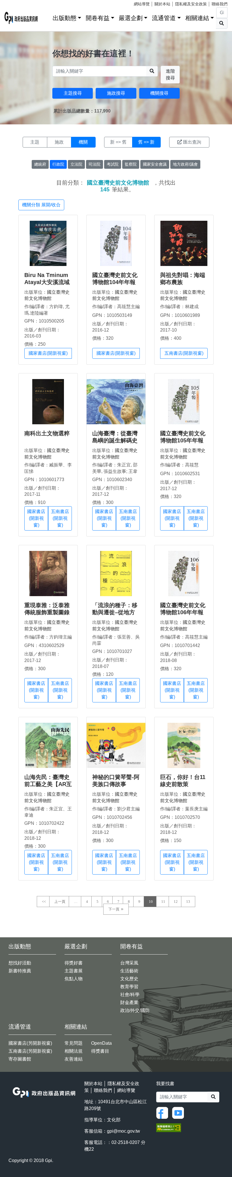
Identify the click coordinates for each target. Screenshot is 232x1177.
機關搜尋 (159, 93)
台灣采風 (129, 962)
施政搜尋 (116, 93)
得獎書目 (100, 1051)
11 (163, 901)
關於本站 (162, 4)
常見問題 (74, 1043)
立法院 (76, 164)
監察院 (131, 164)
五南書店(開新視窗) (183, 353)
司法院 (94, 164)
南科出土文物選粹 (47, 433)
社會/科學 (129, 994)
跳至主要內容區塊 (16, 3)
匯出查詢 (192, 142)
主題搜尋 (73, 93)
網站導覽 (142, 4)
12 (176, 901)
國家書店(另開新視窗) (30, 1043)
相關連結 (197, 18)
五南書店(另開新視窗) (30, 1051)
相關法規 (74, 1051)
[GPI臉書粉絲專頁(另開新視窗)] (163, 1112)
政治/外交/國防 (135, 1010)
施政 (59, 142)
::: (46, 16)
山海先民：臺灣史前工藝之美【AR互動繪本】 (48, 784)
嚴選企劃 (131, 18)
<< (44, 901)
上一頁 (59, 901)
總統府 (40, 164)
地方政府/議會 (185, 164)
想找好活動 (19, 962)
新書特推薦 (19, 970)
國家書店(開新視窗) (48, 353)
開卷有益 (97, 18)
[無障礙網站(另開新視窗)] (168, 1127)
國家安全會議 (155, 164)
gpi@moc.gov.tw (123, 1131)
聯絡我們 (219, 4)
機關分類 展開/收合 (41, 204)
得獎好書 (74, 962)
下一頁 (113, 909)
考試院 (113, 164)
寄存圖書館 (19, 1059)
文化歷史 (129, 978)
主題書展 (74, 970)
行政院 (58, 164)
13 (188, 901)
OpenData (101, 1043)
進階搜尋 (170, 74)
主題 (34, 142)
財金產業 (129, 1002)
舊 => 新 (146, 142)
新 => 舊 (118, 142)
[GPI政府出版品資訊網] (21, 17)
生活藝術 (129, 970)
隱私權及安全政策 (191, 4)
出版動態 (64, 18)
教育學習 (129, 986)
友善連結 (74, 1059)
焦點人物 (74, 978)
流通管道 (164, 18)
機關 (83, 142)
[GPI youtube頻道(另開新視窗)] (179, 1112)
